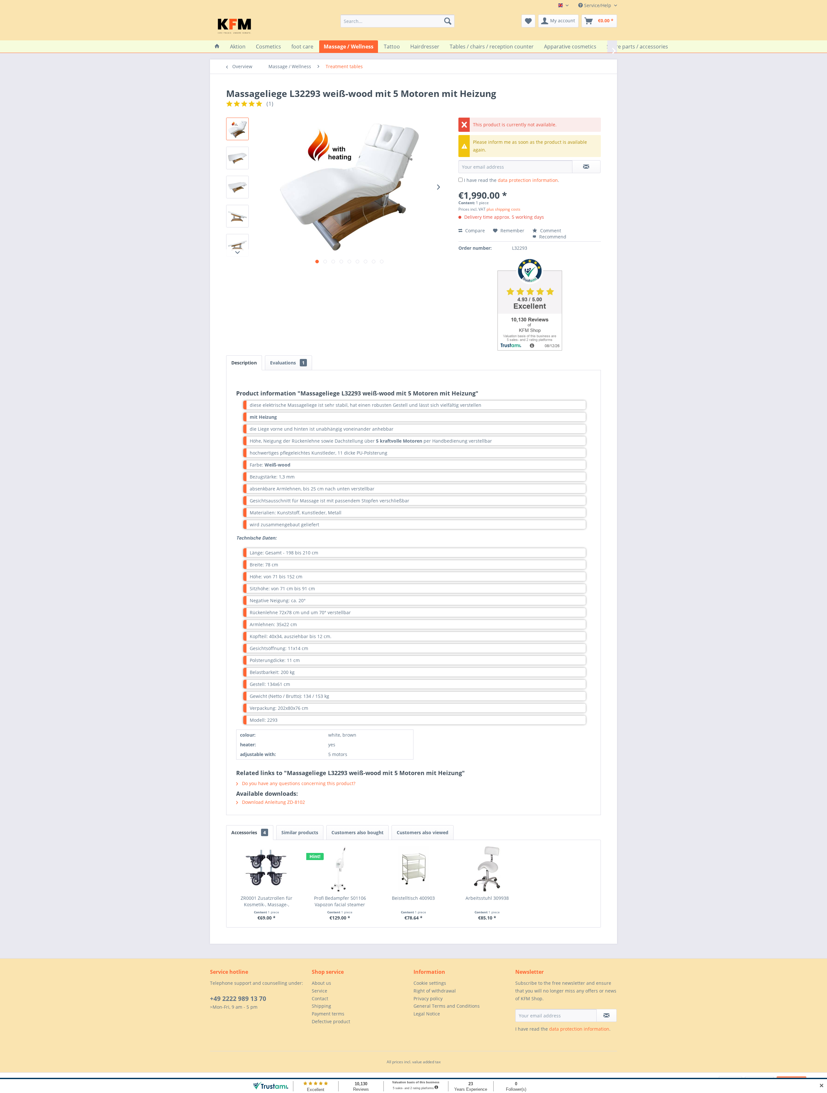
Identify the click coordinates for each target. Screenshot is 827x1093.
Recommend (552, 237)
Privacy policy (428, 998)
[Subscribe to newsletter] (606, 1015)
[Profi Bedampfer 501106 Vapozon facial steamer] (340, 869)
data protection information (528, 180)
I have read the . (511, 180)
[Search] (448, 21)
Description (244, 363)
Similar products (299, 832)
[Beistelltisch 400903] (413, 869)
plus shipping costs (503, 209)
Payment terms (328, 1014)
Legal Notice (427, 1014)
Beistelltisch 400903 (413, 898)
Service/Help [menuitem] (597, 5)
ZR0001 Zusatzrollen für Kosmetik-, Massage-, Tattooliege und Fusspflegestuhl (266, 901)
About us (321, 983)
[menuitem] (397, 21)
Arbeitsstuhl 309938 (487, 898)
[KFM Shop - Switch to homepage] (234, 26)
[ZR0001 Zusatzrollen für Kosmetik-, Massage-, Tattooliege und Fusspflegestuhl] (266, 869)
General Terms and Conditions (447, 1006)
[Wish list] (528, 21)
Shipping (321, 1006)
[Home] (217, 46)
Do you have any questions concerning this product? (298, 783)
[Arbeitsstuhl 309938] (487, 869)
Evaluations (287, 363)
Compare (474, 230)
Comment (550, 230)
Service (319, 991)
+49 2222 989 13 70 (238, 998)
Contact (320, 998)
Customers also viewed (422, 832)
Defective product (331, 1021)
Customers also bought (357, 832)
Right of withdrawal (435, 991)
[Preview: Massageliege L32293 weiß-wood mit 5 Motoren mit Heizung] (237, 129)
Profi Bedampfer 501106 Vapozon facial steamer (340, 901)
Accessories (248, 832)
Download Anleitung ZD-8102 (273, 802)
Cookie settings (430, 983)
